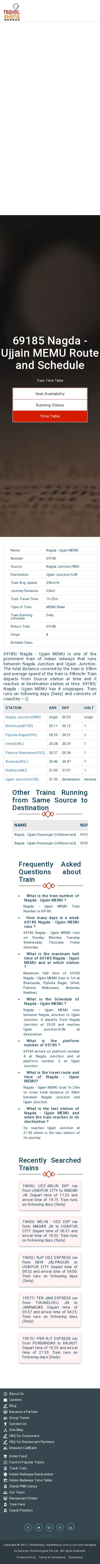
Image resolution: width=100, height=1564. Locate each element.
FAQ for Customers (23, 1436)
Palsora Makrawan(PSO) (25, 753)
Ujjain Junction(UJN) (22, 779)
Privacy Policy (26, 1557)
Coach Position (20, 1510)
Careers (14, 1400)
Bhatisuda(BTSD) (19, 726)
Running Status (50, 405)
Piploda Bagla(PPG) (21, 735)
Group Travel (18, 1418)
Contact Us (17, 1424)
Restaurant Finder (22, 1498)
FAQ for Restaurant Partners (30, 1442)
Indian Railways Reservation (30, 1474)
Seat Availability (50, 393)
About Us (15, 1394)
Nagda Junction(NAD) (23, 717)
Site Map (15, 1430)
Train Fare (16, 1504)
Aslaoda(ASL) (17, 761)
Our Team (16, 1492)
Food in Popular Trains (25, 1462)
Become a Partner (22, 1412)
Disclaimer (76, 1557)
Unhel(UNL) (15, 744)
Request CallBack (22, 1448)
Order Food (17, 1456)
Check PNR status (22, 1486)
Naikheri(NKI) (16, 770)
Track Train (17, 1468)
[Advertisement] (50, 49)
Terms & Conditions (52, 1557)
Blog (11, 1406)
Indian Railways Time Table (29, 1480)
